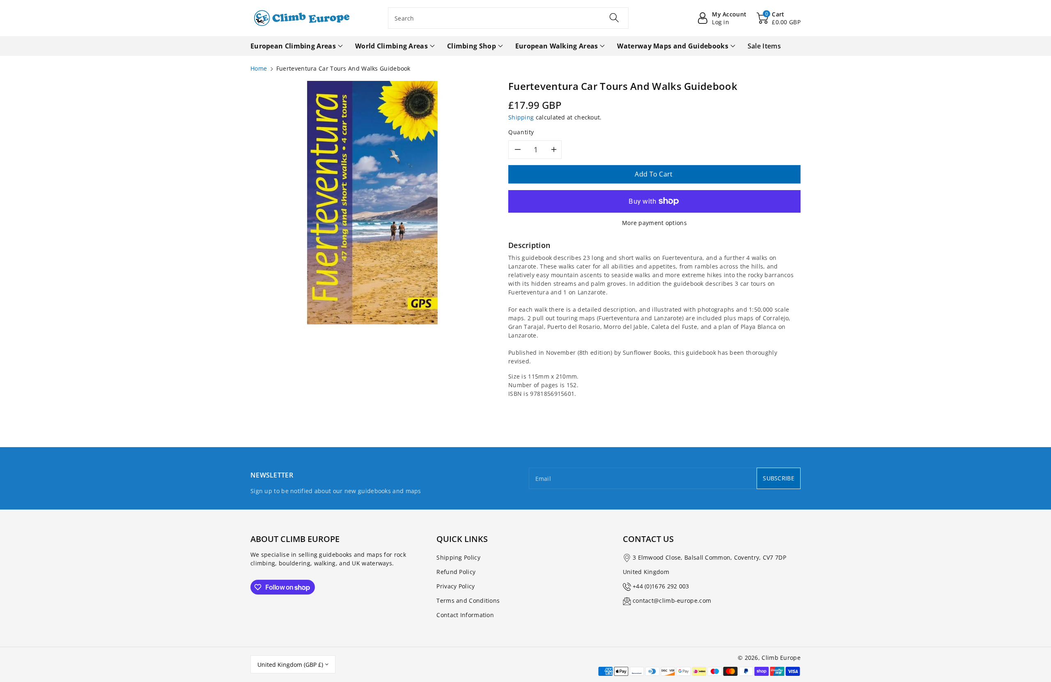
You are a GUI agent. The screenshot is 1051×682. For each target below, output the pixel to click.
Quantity (521, 132)
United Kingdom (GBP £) (290, 664)
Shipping (521, 117)
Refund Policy (455, 572)
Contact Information (465, 615)
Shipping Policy (458, 557)
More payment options (654, 223)
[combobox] (508, 18)
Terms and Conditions (468, 600)
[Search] (614, 17)
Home (258, 68)
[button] (779, 18)
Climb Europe (781, 657)
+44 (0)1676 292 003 (661, 586)
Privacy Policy (455, 586)
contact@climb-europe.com (672, 600)
